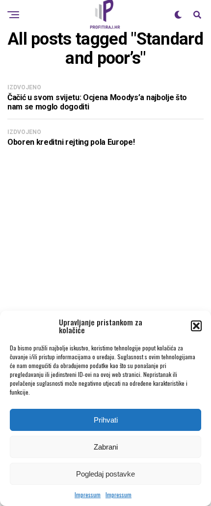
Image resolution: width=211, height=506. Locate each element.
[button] (196, 326)
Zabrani (106, 447)
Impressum (88, 494)
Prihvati (106, 420)
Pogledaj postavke (105, 474)
